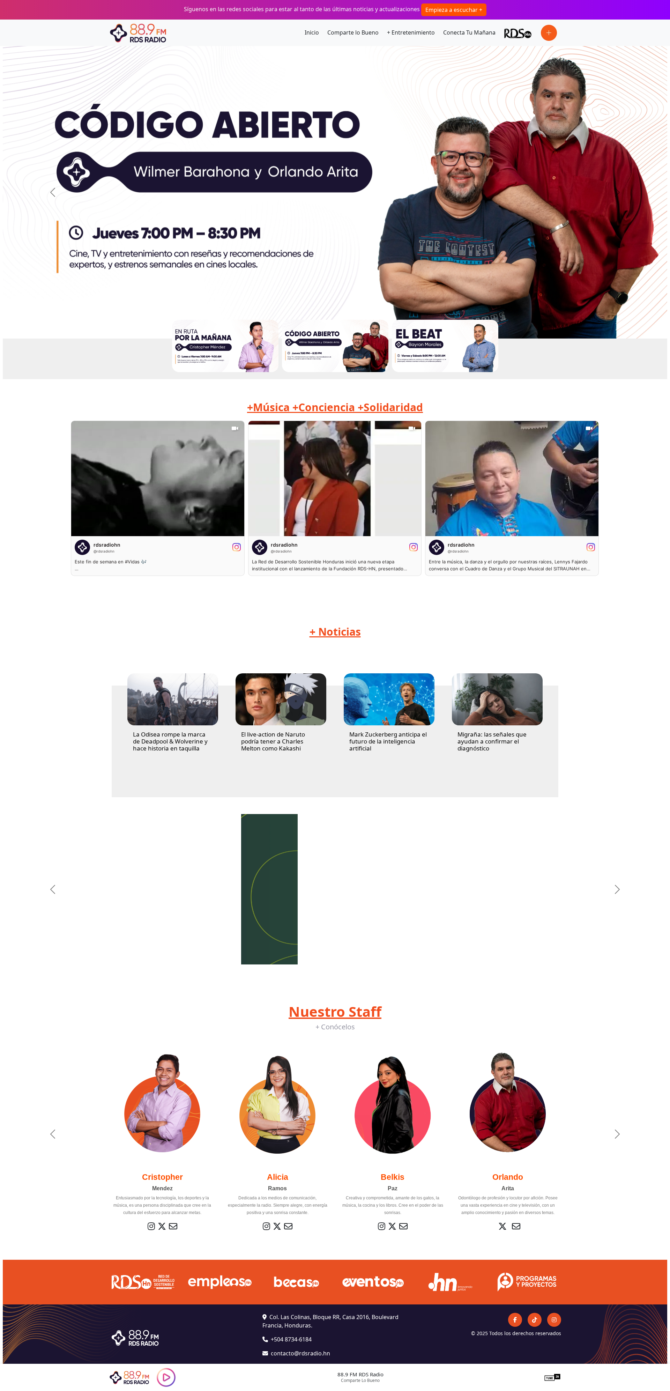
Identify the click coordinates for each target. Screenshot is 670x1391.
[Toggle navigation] (549, 32)
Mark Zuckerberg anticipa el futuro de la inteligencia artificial (388, 741)
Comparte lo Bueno (353, 32)
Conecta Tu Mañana (469, 32)
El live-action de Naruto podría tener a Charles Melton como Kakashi (273, 741)
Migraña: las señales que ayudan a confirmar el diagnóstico (492, 741)
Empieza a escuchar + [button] (453, 10)
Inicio (312, 32)
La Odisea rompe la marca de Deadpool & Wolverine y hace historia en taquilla (170, 741)
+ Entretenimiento (411, 32)
